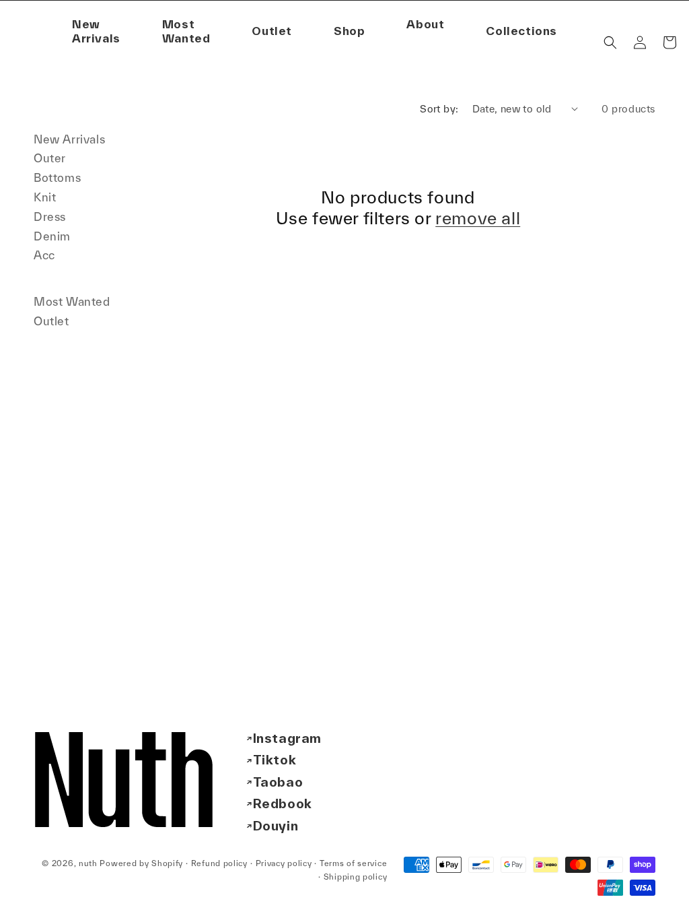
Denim (52, 236)
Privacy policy (284, 863)
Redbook (282, 803)
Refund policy (219, 863)
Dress (50, 216)
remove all (477, 218)
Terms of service (353, 863)
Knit (45, 197)
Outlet (51, 321)
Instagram (287, 738)
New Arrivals (69, 139)
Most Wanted (72, 301)
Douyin (276, 825)
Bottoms (57, 177)
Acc (44, 255)
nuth (88, 863)
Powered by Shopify (141, 863)
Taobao (278, 782)
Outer (50, 158)
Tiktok (275, 759)
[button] (425, 24)
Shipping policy (356, 876)
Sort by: (439, 108)
